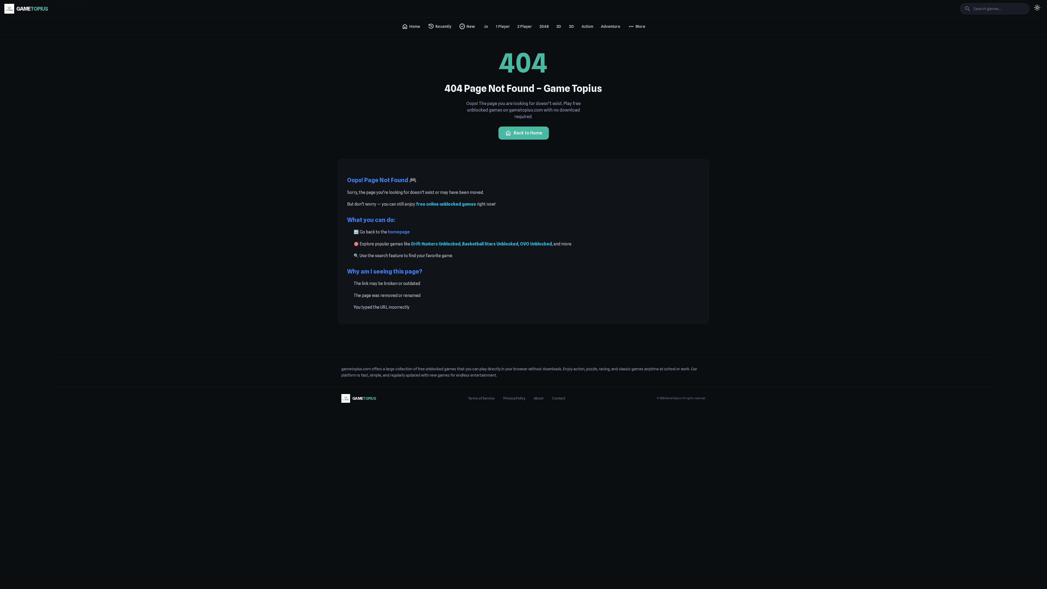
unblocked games (441, 369)
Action (587, 26)
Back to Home (523, 133)
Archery (636, 78)
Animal (635, 49)
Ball (632, 127)
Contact (558, 398)
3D (571, 26)
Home (411, 26)
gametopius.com (356, 369)
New (467, 26)
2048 (544, 26)
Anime (634, 59)
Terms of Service (481, 398)
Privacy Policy (514, 398)
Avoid (634, 118)
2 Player (525, 26)
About (538, 398)
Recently (439, 26)
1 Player (503, 26)
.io (486, 26)
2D (558, 26)
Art (632, 108)
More (636, 26)
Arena (634, 88)
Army (634, 98)
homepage (399, 232)
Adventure (610, 26)
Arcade (635, 69)
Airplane (636, 39)
